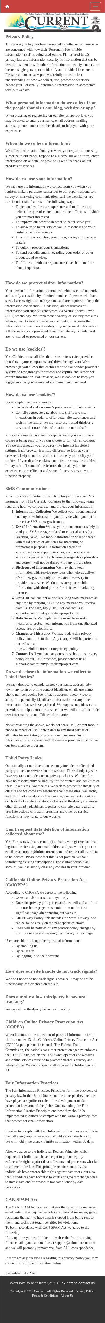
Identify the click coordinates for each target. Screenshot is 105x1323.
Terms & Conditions (45, 1295)
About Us (67, 1295)
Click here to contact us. (76, 1283)
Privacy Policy (84, 1291)
